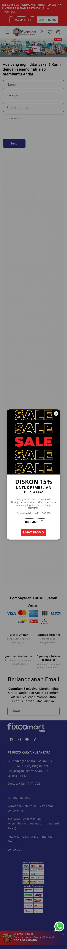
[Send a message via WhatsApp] (59, 926)
